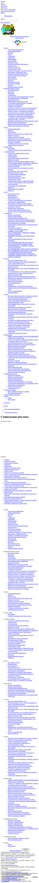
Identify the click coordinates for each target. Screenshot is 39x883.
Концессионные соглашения (17, 309)
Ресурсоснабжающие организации (18, 369)
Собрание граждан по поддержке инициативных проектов (18, 144)
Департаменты (12, 156)
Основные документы (15, 228)
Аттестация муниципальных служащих (20, 103)
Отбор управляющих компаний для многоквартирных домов (19, 301)
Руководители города (14, 69)
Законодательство (13, 100)
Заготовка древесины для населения (15, 503)
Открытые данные (10, 390)
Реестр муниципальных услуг (17, 260)
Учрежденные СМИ (14, 179)
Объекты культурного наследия (14, 472)
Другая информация (14, 283)
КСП (5, 192)
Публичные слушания (11, 463)
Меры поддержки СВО (15, 275)
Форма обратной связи (15, 367)
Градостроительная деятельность (18, 64)
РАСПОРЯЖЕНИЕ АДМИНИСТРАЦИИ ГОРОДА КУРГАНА (21, 246)
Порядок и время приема (15, 377)
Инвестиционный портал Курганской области (22, 364)
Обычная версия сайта (8, 11)
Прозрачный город (14, 82)
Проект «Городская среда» (12, 468)
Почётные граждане (14, 67)
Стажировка (12, 95)
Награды (10, 80)
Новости (10, 130)
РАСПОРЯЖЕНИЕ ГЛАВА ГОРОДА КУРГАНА (23, 249)
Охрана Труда (8, 471)
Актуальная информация (15, 49)
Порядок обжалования (15, 216)
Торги (6, 294)
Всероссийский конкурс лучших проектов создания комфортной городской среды (20, 501)
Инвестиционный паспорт (16, 348)
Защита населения (13, 166)
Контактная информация (15, 104)
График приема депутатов (16, 137)
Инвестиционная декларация (17, 346)
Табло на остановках (10, 489)
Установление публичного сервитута (15, 477)
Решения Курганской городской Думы (20, 140)
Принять (35, 877)
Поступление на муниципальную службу (21, 96)
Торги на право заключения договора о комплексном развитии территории (20, 324)
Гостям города (12, 66)
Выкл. (14, 9)
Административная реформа (17, 174)
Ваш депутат (12, 132)
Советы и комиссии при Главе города (19, 150)
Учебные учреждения (14, 106)
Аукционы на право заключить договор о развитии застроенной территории (21, 321)
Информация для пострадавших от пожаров (18, 490)
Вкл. (10, 9)
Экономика (11, 58)
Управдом (7, 464)
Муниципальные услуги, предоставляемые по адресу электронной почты (22, 262)
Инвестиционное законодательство (19, 354)
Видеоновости (12, 79)
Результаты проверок (14, 176)
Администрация (9, 151)
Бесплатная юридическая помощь (14, 497)
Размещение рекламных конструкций (19, 307)
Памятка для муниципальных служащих (20, 124)
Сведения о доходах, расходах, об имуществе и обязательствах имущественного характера (22, 108)
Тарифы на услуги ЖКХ (15, 231)
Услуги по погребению (15, 291)
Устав (9, 54)
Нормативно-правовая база (16, 385)
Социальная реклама (10, 412)
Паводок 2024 (8, 492)
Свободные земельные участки (17, 333)
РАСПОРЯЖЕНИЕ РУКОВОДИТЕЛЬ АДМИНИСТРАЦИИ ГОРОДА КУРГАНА (21, 253)
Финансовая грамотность (12, 476)
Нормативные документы (16, 208)
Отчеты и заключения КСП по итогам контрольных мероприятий (20, 201)
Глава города (8, 147)
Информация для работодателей (18, 101)
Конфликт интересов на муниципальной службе (23, 121)
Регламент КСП (13, 197)
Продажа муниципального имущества (20, 297)
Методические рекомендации (17, 122)
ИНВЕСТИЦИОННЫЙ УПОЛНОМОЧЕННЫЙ (23, 336)
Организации (12, 61)
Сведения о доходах (14, 207)
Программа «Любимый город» (17, 72)
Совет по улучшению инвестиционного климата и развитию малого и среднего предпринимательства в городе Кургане (23, 341)
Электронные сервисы (15, 279)
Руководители (12, 155)
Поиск (6, 396)
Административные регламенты (18, 229)
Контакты (11, 187)
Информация (8, 16)
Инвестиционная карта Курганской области (21, 344)
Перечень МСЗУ (13, 292)
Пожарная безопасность (11, 469)
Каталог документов (14, 215)
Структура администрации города (18, 153)
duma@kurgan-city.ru (11, 865)
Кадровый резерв (13, 90)
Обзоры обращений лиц (15, 380)
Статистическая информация (17, 186)
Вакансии (11, 92)
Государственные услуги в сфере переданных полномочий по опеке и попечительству (22, 272)
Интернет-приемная (14, 142)
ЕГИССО (11, 190)
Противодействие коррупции (17, 75)
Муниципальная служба (11, 88)
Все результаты (5, 22)
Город (6, 48)
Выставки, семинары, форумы (17, 362)
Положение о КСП (14, 194)
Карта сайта (11, 399)
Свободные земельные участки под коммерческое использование (19, 327)
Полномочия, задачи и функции (18, 171)
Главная (6, 402)
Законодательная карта (15, 386)
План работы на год (14, 198)
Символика (11, 56)
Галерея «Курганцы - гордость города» (20, 70)
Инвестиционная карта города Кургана (20, 349)
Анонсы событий (9, 461)
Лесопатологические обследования (15, 482)
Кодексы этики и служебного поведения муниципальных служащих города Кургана (21, 112)
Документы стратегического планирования (21, 221)
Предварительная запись (15, 281)
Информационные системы (16, 177)
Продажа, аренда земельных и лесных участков (22, 296)
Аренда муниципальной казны (17, 299)
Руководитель (12, 195)
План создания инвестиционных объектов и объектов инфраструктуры (21, 351)
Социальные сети (13, 388)
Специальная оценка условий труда (19, 210)
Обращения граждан (10, 373)
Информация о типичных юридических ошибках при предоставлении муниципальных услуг (22, 287)
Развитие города (13, 62)
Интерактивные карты (15, 393)
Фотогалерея (12, 77)
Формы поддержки (14, 360)
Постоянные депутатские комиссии (19, 139)
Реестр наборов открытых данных (18, 391)
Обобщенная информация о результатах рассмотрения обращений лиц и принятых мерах (23, 382)
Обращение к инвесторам (16, 338)
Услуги (6, 258)
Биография (11, 148)
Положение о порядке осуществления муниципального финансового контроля (20, 204)
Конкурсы (11, 93)
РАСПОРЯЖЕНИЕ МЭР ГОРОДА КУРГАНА (22, 250)
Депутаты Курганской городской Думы (20, 134)
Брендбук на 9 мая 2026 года (13, 498)
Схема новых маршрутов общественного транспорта (20, 487)
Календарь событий (14, 83)
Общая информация (14, 51)
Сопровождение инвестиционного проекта (21, 356)
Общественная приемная (15, 189)
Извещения (7, 466)
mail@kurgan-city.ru (11, 859)
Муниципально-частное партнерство (19, 370)
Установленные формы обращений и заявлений (22, 163)
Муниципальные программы (17, 223)
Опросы (10, 85)
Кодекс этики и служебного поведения (20, 211)
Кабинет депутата (13, 135)
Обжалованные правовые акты (17, 218)
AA (2, 6)
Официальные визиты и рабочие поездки (21, 181)
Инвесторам (8, 335)
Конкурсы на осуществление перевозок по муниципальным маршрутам (21, 311)
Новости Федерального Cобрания (18, 126)
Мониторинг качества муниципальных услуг (22, 278)
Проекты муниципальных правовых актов (21, 161)
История (10, 53)
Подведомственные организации (18, 158)
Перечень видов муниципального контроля (21, 276)
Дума (6, 127)
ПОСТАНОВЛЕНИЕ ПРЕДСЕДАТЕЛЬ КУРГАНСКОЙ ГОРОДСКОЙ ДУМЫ (20, 243)
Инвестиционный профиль (16, 372)
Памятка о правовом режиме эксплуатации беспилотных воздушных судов (17, 484)
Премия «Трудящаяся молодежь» (18, 74)
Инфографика (12, 59)
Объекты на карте (13, 160)
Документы (8, 213)
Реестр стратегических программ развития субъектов (20, 474)
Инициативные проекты (15, 87)
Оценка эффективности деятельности (19, 164)
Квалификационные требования (18, 98)
